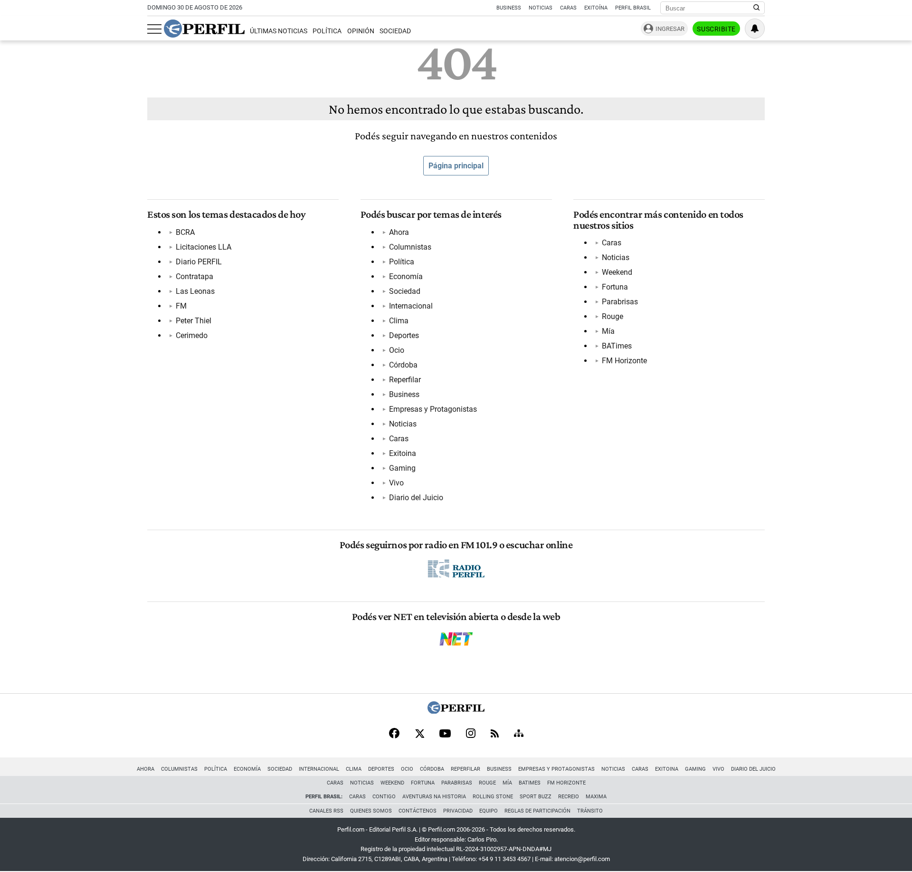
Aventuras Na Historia (434, 797)
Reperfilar (405, 379)
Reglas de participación (537, 811)
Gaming (402, 468)
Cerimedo (192, 335)
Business (508, 8)
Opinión (360, 31)
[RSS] (495, 734)
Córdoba (403, 364)
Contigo (384, 797)
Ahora (399, 232)
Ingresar (670, 28)
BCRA (185, 232)
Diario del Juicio (416, 497)
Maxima (596, 797)
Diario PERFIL (199, 261)
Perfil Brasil (633, 8)
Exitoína (596, 8)
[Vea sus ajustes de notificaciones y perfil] (754, 28)
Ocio (396, 350)
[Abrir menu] (154, 29)
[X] (419, 734)
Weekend (617, 272)
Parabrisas (620, 301)
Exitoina (402, 453)
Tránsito (590, 811)
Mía (608, 331)
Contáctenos (418, 811)
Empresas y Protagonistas (433, 409)
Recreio (568, 797)
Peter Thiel (193, 320)
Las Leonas (195, 291)
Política (327, 31)
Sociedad (395, 31)
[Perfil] (456, 711)
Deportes (404, 335)
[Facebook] (394, 734)
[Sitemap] (518, 734)
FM (181, 305)
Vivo (396, 482)
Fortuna (615, 286)
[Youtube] (445, 734)
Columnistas (410, 247)
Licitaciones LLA (203, 247)
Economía (406, 276)
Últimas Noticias (278, 31)
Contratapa (194, 276)
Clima (398, 320)
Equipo (488, 811)
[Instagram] (470, 734)
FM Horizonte (624, 360)
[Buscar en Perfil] (756, 8)
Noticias (540, 8)
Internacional (411, 305)
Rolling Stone (493, 797)
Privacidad (458, 811)
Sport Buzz (535, 797)
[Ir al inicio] (204, 28)
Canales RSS (326, 811)
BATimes (617, 345)
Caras (568, 8)
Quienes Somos (371, 811)
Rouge (612, 316)
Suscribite (716, 29)
